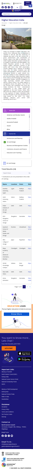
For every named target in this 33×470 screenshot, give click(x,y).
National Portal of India (8, 394)
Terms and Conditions (8, 411)
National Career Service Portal (10, 379)
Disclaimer (4, 406)
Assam (9, 126)
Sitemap (4, 416)
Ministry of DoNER (7, 371)
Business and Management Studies (17, 145)
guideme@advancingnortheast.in (10, 446)
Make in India (5, 396)
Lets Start (9, 348)
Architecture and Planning (14, 138)
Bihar (8, 129)
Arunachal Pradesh (12, 122)
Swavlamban (5, 399)
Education (4, 23)
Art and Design (11, 142)
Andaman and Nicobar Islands (16, 115)
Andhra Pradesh (11, 118)
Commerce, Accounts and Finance (17, 149)
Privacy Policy (5, 409)
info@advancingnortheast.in (9, 444)
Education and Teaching (14, 152)
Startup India (5, 376)
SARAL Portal (28, 3)
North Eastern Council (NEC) (9, 374)
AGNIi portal (5, 391)
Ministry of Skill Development (10, 389)
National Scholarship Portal (9, 381)
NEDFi (3, 384)
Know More (16, 314)
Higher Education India (15, 23)
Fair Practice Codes (7, 414)
